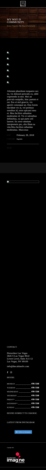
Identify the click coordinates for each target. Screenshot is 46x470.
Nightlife (15, 26)
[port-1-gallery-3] (23, 77)
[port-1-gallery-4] (23, 83)
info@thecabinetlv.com (18, 366)
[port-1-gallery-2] (23, 71)
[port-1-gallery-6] (23, 59)
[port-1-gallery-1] (23, 65)
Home (9, 26)
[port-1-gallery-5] (23, 53)
